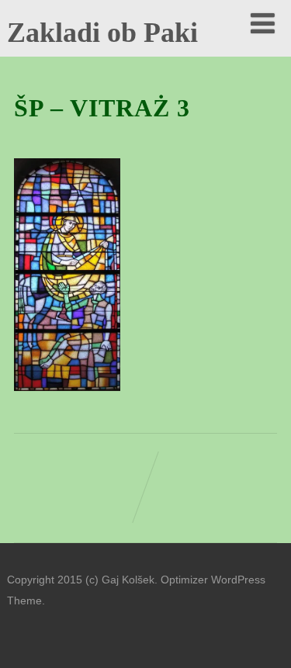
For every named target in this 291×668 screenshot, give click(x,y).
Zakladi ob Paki (102, 32)
